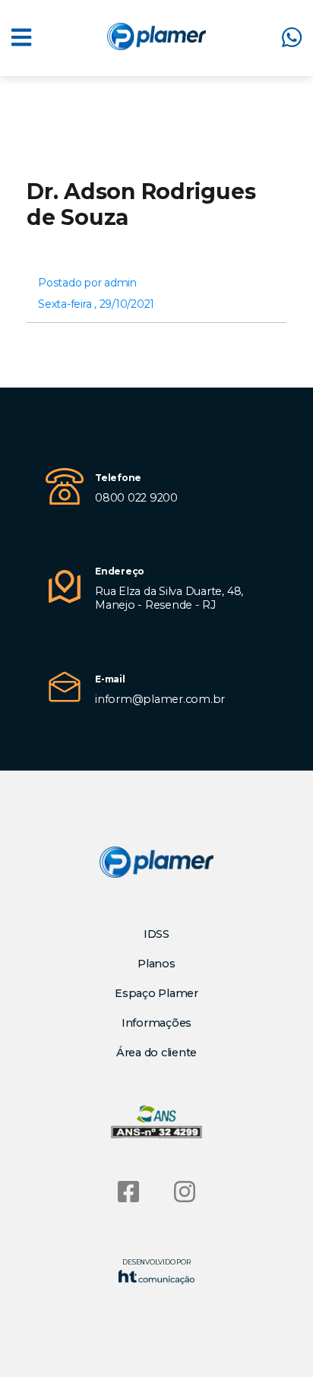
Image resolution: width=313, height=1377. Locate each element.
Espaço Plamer (156, 993)
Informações (156, 1023)
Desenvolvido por (156, 1262)
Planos (156, 963)
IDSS (156, 934)
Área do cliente (156, 1052)
